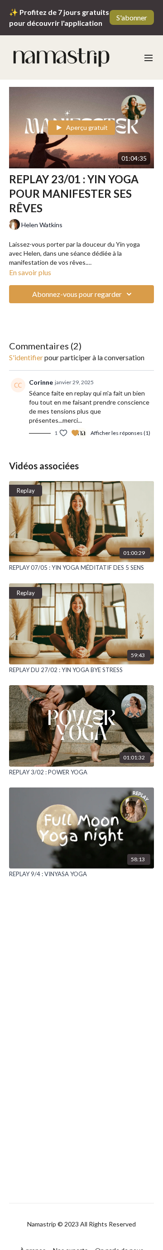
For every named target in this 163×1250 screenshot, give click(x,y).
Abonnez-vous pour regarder (77, 294)
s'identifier (26, 357)
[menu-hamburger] (148, 57)
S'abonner (131, 17)
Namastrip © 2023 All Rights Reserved (81, 1224)
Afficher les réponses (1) (120, 432)
